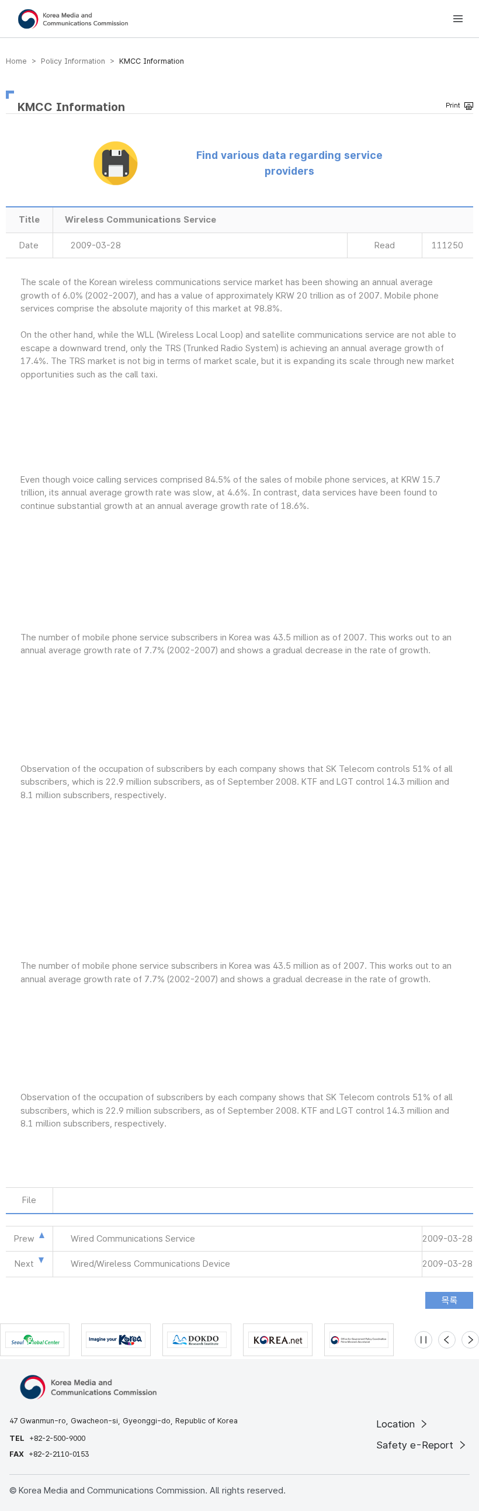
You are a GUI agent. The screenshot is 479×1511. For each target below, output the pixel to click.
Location (397, 1424)
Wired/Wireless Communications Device (150, 1264)
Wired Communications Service (133, 1238)
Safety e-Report (416, 1445)
